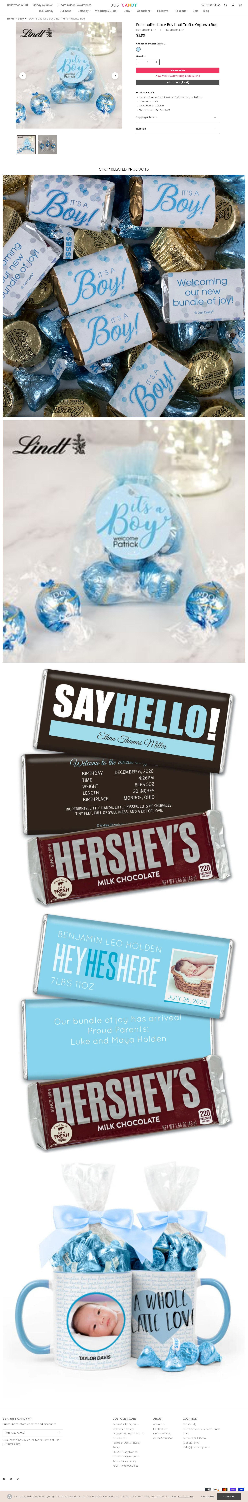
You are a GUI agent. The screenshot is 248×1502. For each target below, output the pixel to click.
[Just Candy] (124, 5)
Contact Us (160, 1429)
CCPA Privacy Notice (125, 1452)
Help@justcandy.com (196, 1447)
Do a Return (120, 1438)
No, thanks (207, 1496)
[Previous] (22, 75)
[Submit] (59, 1432)
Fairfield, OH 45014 (194, 1438)
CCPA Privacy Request (126, 1456)
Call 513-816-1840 (211, 5)
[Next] (115, 75)
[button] (240, 5)
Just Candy (189, 1424)
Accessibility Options (126, 1424)
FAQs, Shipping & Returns (128, 1433)
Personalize (178, 70)
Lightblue (138, 49)
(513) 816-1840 (191, 1442)
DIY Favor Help (162, 1433)
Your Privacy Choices (125, 1465)
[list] (69, 75)
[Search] (225, 5)
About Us (159, 1424)
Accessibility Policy (124, 1461)
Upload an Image (123, 1429)
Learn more (185, 1496)
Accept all (229, 1496)
